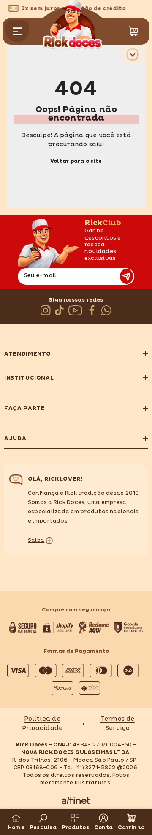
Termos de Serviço (117, 723)
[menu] (17, 31)
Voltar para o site (76, 161)
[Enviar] (126, 276)
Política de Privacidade (42, 723)
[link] (43, 822)
